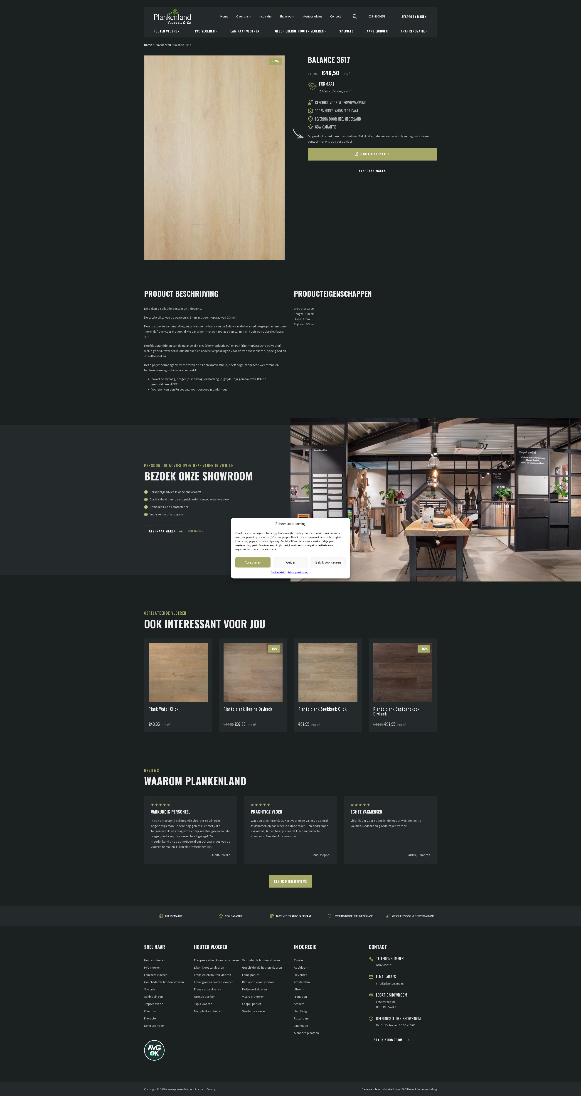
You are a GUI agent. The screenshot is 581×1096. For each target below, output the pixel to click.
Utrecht (299, 989)
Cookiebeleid (278, 572)
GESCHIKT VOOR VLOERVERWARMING (413, 916)
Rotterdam (301, 1018)
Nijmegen (300, 997)
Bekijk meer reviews (290, 881)
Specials (346, 31)
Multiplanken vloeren (208, 1011)
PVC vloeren (163, 45)
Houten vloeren (154, 960)
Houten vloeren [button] (166, 31)
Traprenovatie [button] (413, 31)
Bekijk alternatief (374, 153)
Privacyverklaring (298, 572)
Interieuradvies (312, 16)
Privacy (211, 1089)
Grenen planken (204, 997)
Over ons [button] (242, 16)
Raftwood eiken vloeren (258, 982)
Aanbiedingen (377, 31)
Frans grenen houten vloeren (213, 982)
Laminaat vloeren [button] (244, 31)
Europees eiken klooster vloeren (216, 960)
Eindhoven (301, 1026)
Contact (335, 16)
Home (224, 16)
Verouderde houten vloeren (261, 960)
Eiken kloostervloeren (209, 967)
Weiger (290, 562)
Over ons (150, 1011)
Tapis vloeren (203, 1004)
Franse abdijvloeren (207, 989)
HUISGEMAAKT (173, 916)
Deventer (300, 975)
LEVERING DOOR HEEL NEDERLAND (354, 916)
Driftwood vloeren (254, 989)
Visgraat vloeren (253, 997)
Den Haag (300, 1011)
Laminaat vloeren (155, 975)
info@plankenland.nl (390, 983)
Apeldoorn (301, 967)
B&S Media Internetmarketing (419, 1089)
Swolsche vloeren (254, 1011)
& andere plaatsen (306, 1033)
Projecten (151, 1018)
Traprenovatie (153, 1004)
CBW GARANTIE (233, 916)
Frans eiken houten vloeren (212, 975)
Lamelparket (250, 975)
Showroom (286, 16)
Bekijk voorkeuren (328, 562)
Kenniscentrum (154, 1026)
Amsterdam (302, 982)
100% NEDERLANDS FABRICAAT (293, 916)
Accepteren (253, 562)
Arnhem (299, 1004)
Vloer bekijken (180, 661)
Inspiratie (265, 16)
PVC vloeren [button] (205, 31)
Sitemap (199, 1089)
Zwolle (298, 960)
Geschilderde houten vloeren (164, 982)
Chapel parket (251, 1004)
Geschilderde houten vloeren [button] (299, 31)
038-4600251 (377, 16)
